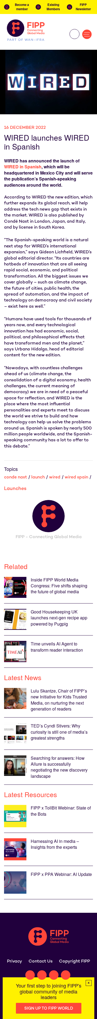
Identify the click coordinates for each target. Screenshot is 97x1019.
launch (38, 477)
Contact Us (41, 961)
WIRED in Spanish (22, 167)
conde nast (15, 477)
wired (54, 477)
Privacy (14, 961)
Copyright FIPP (74, 961)
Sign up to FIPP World (48, 1008)
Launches (15, 488)
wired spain (76, 477)
